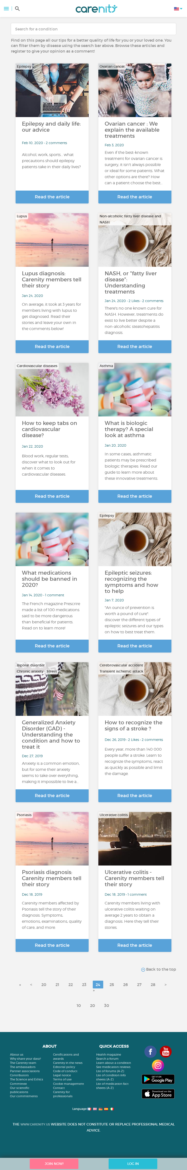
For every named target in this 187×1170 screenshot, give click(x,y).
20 (43, 984)
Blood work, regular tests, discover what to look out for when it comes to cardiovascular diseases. (48, 465)
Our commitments (24, 1096)
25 (112, 984)
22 (70, 984)
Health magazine (108, 1054)
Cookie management (68, 1084)
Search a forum (107, 1058)
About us (16, 1054)
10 (79, 1005)
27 (139, 984)
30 (106, 1005)
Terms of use (62, 1079)
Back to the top (160, 969)
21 (57, 984)
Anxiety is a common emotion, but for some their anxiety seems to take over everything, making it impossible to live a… (51, 772)
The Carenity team (23, 1063)
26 (125, 984)
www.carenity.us (35, 1124)
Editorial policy (64, 1067)
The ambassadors (23, 1067)
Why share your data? (25, 1058)
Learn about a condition (113, 1063)
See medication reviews (113, 1067)
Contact (59, 1088)
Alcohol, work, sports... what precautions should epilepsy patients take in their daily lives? (51, 160)
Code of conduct (65, 1071)
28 (153, 984)
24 (98, 984)
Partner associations (25, 1071)
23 (84, 984)
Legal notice (62, 1075)
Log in (133, 1163)
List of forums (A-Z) (110, 1071)
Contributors (19, 1075)
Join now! (54, 1163)
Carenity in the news (68, 1063)
